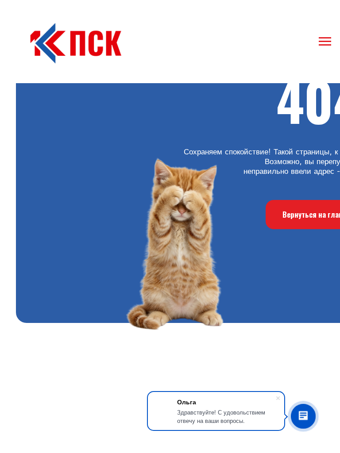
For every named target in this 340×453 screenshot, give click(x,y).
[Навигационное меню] (325, 41)
